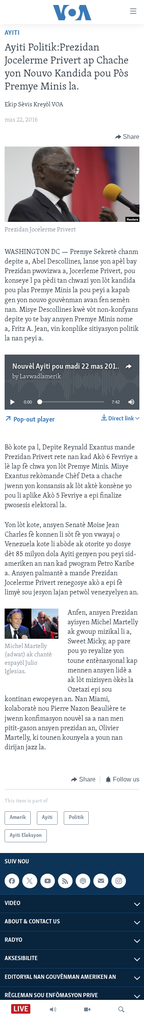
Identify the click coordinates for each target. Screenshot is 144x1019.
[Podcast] (83, 881)
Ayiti (12, 33)
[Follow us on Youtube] (47, 881)
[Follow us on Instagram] (118, 881)
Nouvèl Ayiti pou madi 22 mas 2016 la (69, 367)
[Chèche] (121, 1009)
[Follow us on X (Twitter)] (29, 881)
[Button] (127, 137)
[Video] (87, 1009)
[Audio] (53, 1009)
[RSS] (65, 881)
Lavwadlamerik (40, 377)
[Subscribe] (100, 881)
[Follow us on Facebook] (12, 881)
